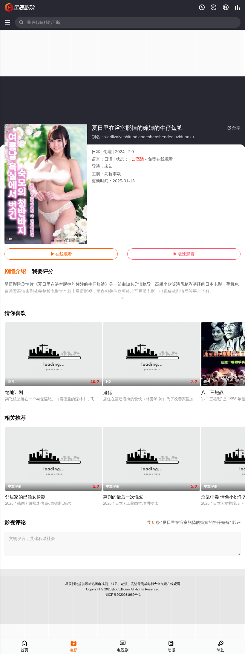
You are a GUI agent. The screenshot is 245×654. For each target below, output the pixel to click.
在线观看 (61, 254)
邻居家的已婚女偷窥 (25, 496)
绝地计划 (14, 392)
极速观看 (184, 254)
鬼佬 (107, 392)
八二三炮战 (212, 392)
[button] (18, 272)
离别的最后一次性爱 (123, 496)
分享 (234, 127)
